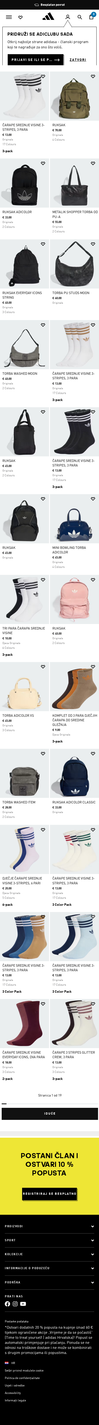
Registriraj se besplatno (49, 1193)
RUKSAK (58, 125)
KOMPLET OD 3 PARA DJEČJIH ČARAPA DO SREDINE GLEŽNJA (74, 720)
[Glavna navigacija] (9, 16)
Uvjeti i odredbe (15, 1385)
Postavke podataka (16, 1321)
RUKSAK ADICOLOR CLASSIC (74, 802)
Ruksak (8, 461)
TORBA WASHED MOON (19, 373)
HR (13, 1363)
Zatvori (78, 60)
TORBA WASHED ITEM (18, 802)
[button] (43, 76)
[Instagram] (15, 1303)
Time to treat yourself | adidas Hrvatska (39, 1338)
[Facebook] (7, 1303)
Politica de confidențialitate (22, 1378)
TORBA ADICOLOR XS (18, 715)
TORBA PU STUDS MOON (70, 293)
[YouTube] (23, 1303)
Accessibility (13, 1393)
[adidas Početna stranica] (49, 16)
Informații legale (15, 1400)
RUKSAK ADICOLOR (17, 212)
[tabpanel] (49, 593)
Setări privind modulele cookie (24, 1370)
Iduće (50, 1113)
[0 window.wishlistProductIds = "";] (20, 17)
